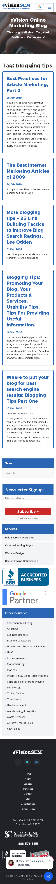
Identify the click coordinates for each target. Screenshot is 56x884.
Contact (28, 793)
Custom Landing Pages (19, 545)
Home (28, 773)
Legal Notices (28, 803)
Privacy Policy (28, 808)
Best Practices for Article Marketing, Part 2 (27, 84)
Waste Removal (16, 717)
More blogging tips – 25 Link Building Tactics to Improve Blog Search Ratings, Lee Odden (25, 227)
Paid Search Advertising (19, 537)
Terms (26, 518)
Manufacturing (16, 664)
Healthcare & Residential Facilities (26, 646)
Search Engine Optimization (21, 561)
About (28, 778)
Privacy (35, 518)
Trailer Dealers (16, 693)
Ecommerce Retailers (19, 640)
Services (28, 783)
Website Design (14, 553)
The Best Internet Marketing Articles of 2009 (28, 171)
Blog (28, 798)
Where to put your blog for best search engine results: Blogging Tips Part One (28, 389)
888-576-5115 (28, 843)
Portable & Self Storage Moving (25, 681)
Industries (28, 788)
